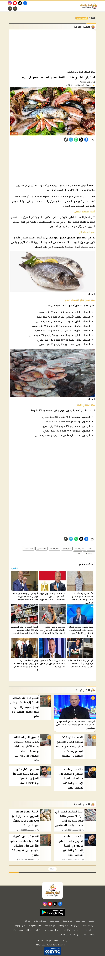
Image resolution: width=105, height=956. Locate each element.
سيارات (28, 930)
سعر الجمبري (41, 548)
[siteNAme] (89, 6)
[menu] (15, 8)
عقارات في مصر (88, 935)
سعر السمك (54, 548)
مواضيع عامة (50, 925)
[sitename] (52, 890)
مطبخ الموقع (63, 925)
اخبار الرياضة (75, 925)
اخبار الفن (27, 921)
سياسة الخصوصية (52, 940)
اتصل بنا (40, 940)
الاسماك (77, 553)
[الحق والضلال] (93, 18)
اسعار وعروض (18, 930)
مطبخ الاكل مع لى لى (52, 930)
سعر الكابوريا (28, 548)
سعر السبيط (89, 553)
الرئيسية (91, 921)
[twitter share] (81, 139)
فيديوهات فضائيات (71, 930)
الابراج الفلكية (75, 935)
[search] (10, 8)
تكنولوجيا (37, 930)
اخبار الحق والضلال (87, 930)
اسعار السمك (79, 548)
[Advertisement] (52, 50)
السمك (91, 548)
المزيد (52, 869)
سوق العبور (67, 548)
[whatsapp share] (76, 139)
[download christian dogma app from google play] (52, 912)
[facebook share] (86, 139)
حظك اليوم (63, 935)
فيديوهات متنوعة (40, 921)
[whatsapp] (66, 139)
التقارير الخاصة (68, 921)
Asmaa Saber (86, 82)
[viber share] (71, 139)
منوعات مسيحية (88, 925)
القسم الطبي (55, 921)
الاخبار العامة (81, 18)
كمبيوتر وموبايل (20, 925)
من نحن (65, 940)
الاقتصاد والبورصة (35, 925)
